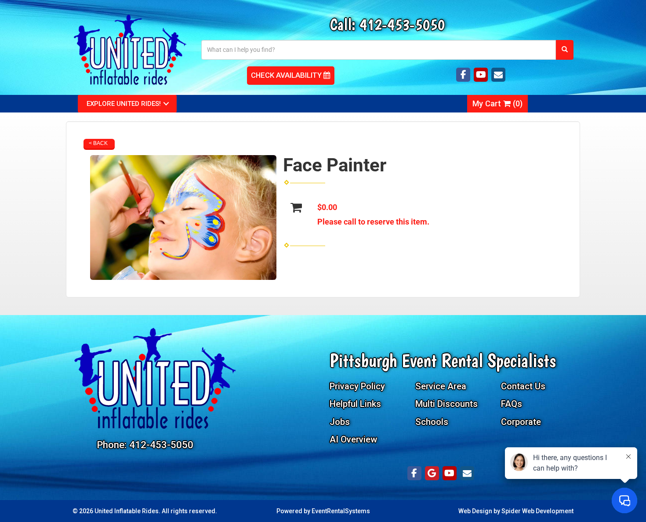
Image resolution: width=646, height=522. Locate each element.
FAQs (511, 404)
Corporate (521, 422)
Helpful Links (355, 404)
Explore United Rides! (124, 104)
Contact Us (523, 386)
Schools (431, 422)
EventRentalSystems (341, 511)
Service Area (440, 386)
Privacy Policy (357, 386)
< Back (98, 143)
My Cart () (497, 103)
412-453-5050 (402, 24)
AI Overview (353, 439)
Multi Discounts (446, 404)
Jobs (340, 422)
